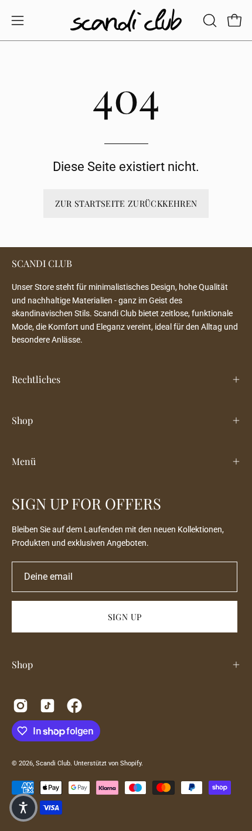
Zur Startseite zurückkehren (126, 203)
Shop (22, 420)
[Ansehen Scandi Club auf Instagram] (20, 705)
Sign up (125, 617)
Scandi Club (53, 763)
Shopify (130, 763)
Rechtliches (36, 379)
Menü (24, 461)
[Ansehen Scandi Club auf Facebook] (74, 705)
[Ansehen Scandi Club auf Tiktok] (47, 705)
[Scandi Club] (126, 20)
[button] (208, 20)
